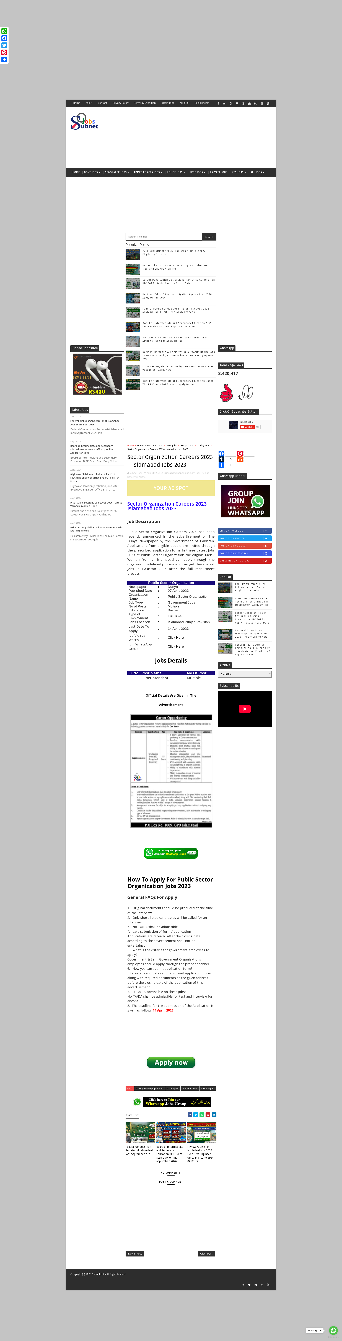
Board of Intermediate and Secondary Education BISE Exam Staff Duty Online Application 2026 (91, 449)
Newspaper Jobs (116, 172)
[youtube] (249, 103)
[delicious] (268, 103)
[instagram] (262, 103)
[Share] (4, 59)
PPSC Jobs (196, 172)
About (89, 102)
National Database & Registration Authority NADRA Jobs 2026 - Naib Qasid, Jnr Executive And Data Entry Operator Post (179, 355)
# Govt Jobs (173, 1088)
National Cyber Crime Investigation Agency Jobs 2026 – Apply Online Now (252, 633)
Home (76, 102)
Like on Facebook (231, 531)
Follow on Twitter (232, 538)
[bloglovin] (237, 103)
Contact (102, 102)
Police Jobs (175, 172)
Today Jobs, (139, 476)
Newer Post (135, 1253)
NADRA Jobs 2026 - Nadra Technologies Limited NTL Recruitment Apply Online (252, 601)
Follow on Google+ (233, 546)
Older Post (206, 1253)
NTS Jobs (238, 172)
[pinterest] (230, 103)
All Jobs (256, 172)
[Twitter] (4, 45)
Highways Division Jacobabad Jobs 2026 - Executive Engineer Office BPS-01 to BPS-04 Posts (94, 478)
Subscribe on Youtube (234, 561)
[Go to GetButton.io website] (333, 1337)
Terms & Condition (145, 102)
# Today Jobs (208, 1088)
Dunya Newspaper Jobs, (177, 472)
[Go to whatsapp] (333, 1330)
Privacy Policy (121, 102)
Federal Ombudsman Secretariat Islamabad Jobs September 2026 (139, 1150)
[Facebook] (4, 38)
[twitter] (224, 103)
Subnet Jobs (99, 1274)
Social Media (202, 102)
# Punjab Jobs (190, 1088)
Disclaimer (167, 102)
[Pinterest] (4, 52)
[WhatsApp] (4, 31)
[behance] (255, 103)
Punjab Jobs (187, 445)
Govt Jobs (91, 172)
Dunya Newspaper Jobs (150, 445)
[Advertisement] (107, 25)
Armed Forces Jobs (147, 172)
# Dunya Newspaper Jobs (149, 1088)
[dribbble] (243, 103)
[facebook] (218, 103)
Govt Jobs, (195, 472)
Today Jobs (203, 445)
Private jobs (218, 172)
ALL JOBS (184, 102)
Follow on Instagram (234, 553)
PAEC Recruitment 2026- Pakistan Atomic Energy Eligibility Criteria (251, 587)
